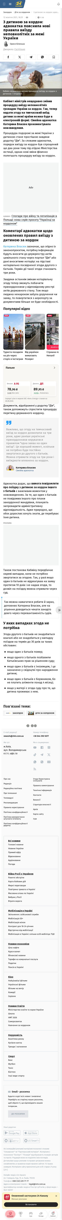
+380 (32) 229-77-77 (20, 1181)
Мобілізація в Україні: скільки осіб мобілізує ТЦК (31, 934)
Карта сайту (38, 814)
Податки (12, 963)
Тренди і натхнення (17, 1046)
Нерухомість (15, 1035)
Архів (35, 809)
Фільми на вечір (16, 988)
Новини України (16, 848)
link (35, 747)
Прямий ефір (14, 852)
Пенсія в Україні (16, 967)
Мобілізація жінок (16, 922)
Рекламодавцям (11, 803)
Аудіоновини (14, 860)
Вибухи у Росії (14, 897)
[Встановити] (31, 1200)
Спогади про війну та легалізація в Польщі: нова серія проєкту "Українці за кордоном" (30, 219)
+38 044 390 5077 (41, 736)
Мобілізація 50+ (15, 918)
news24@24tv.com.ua (14, 736)
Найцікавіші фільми (17, 980)
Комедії (11, 992)
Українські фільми (17, 984)
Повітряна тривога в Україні (21, 889)
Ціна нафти (13, 947)
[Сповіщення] (58, 4)
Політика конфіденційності (16, 812)
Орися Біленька (17, 44)
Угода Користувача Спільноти (41, 780)
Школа (11, 1013)
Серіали (12, 996)
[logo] (18, 4)
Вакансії (36, 800)
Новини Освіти (16, 1006)
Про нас (7, 779)
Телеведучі (8, 798)
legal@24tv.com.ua (37, 1184)
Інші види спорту (16, 1076)
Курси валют (14, 951)
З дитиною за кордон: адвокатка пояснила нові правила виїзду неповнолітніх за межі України (46, 12)
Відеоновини (14, 856)
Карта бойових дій (17, 881)
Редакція (7, 784)
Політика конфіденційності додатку (16, 824)
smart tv (12, 1140)
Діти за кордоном (23, 12)
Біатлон (12, 1072)
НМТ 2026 (12, 1017)
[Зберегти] (54, 57)
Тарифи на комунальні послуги (23, 959)
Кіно (10, 977)
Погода (11, 864)
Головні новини (15, 844)
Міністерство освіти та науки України (26, 1009)
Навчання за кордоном (19, 1025)
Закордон (7, 12)
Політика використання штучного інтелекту (14, 818)
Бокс (10, 1060)
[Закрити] (56, 1196)
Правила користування (14, 807)
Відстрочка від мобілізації (20, 930)
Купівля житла (15, 1043)
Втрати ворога (15, 901)
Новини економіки (18, 943)
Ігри (35, 819)
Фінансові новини (17, 955)
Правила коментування (43, 786)
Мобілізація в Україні (20, 910)
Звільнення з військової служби (23, 914)
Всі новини (14, 840)
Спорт (11, 1056)
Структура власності (42, 805)
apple (31, 1132)
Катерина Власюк (14, 246)
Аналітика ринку (16, 1039)
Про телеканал (10, 793)
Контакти (37, 795)
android (12, 1132)
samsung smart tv (31, 1140)
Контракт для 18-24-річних (20, 926)
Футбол (11, 1064)
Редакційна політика (13, 788)
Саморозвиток (15, 1021)
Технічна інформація (42, 790)
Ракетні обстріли (16, 877)
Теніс (10, 1068)
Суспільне (19, 49)
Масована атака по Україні (21, 893)
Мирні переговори (17, 885)
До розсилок (18, 1114)
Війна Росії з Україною (20, 873)
